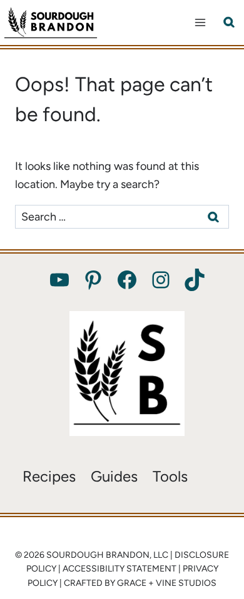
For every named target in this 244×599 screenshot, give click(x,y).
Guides (114, 476)
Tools (170, 476)
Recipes (49, 476)
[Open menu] (199, 22)
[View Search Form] (229, 22)
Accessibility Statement (119, 568)
